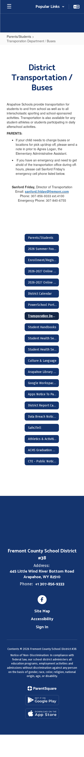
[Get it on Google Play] (42, 700)
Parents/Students (19, 36)
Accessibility (42, 619)
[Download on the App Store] (42, 713)
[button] (50, 6)
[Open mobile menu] (9, 6)
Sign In (42, 627)
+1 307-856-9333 (49, 584)
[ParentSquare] (42, 688)
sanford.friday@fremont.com (47, 191)
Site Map (42, 611)
